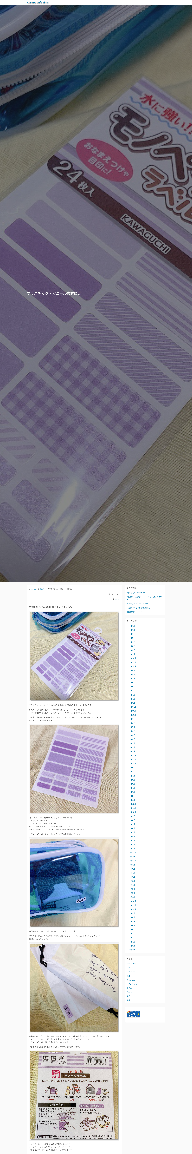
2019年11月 (131, 950)
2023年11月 (131, 759)
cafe (129, 968)
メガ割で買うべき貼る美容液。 (139, 608)
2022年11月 (131, 808)
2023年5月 (131, 784)
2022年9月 (131, 816)
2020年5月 (131, 929)
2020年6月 (131, 925)
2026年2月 (131, 650)
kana (117, 599)
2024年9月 (131, 719)
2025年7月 (131, 678)
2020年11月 (131, 905)
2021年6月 (131, 877)
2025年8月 (131, 674)
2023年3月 (131, 792)
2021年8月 (131, 869)
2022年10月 (131, 812)
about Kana (132, 964)
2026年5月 (131, 638)
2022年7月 (131, 824)
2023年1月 (131, 800)
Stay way (131, 980)
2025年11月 (131, 662)
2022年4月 (131, 836)
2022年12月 (131, 804)
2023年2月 (131, 796)
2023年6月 (131, 780)
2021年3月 (131, 889)
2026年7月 (131, 630)
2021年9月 (131, 865)
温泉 (128, 1000)
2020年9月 (131, 913)
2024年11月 (131, 711)
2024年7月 (131, 727)
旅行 (128, 996)
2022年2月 (131, 844)
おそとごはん (132, 984)
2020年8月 (131, 917)
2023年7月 (131, 776)
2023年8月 (131, 772)
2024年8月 (131, 723)
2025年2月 (131, 699)
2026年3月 (131, 646)
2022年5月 (131, 832)
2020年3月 (131, 938)
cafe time (131, 972)
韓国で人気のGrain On (136, 593)
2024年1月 (131, 751)
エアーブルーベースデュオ (137, 604)
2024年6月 (131, 731)
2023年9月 (131, 768)
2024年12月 (131, 707)
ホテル (129, 988)
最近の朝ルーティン (135, 612)
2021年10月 (131, 861)
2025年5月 (131, 687)
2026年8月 (131, 626)
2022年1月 (131, 849)
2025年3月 (131, 695)
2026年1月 (131, 654)
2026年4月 (131, 642)
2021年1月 (131, 897)
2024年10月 (131, 715)
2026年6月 (131, 634)
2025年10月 (131, 666)
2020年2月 (131, 942)
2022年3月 (131, 840)
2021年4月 (131, 885)
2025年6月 (131, 683)
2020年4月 (131, 934)
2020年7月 (131, 921)
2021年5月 (131, 881)
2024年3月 (131, 743)
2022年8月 (131, 820)
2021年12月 (131, 853)
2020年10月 (131, 909)
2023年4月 (131, 788)
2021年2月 (131, 893)
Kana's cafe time (38, 2)
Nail (128, 976)
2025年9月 (131, 670)
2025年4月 (131, 691)
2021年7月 (131, 873)
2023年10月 (131, 764)
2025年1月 (131, 703)
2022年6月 (131, 828)
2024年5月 (131, 735)
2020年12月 (131, 901)
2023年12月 (131, 755)
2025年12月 (131, 658)
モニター (130, 992)
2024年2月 (131, 747)
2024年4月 (131, 739)
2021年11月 (131, 857)
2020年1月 (131, 946)
